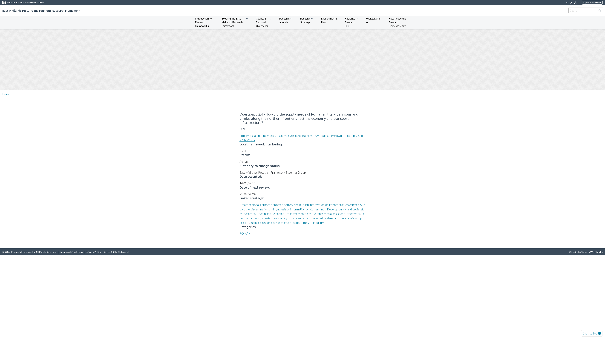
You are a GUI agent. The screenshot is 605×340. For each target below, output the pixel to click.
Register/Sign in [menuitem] (373, 20)
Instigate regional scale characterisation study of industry (287, 222)
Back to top (590, 333)
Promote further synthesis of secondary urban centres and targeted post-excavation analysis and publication (302, 218)
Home (5, 94)
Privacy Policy (93, 252)
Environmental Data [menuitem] (329, 20)
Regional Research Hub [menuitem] (350, 22)
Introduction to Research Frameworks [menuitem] (203, 22)
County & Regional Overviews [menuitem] (262, 22)
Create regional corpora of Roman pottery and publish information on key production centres (299, 205)
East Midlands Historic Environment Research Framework (41, 10)
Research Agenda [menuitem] (284, 20)
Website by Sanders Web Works (586, 252)
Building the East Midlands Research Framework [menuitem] (232, 22)
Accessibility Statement (116, 252)
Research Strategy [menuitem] (305, 20)
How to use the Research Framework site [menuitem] (397, 22)
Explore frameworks (592, 2)
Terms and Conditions (71, 252)
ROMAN (245, 233)
